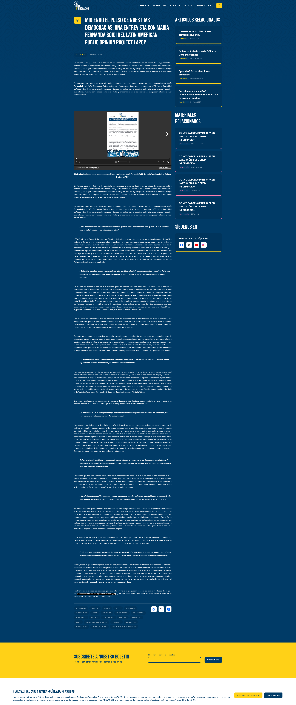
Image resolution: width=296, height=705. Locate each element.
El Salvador (121, 613)
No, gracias (273, 695)
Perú (78, 622)
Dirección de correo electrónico (161, 655)
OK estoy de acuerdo (248, 695)
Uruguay (116, 622)
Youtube (196, 245)
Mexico (94, 617)
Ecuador (107, 613)
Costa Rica (81, 613)
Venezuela (131, 622)
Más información (186, 700)
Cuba (94, 613)
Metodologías (99, 627)
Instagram (204, 245)
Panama (122, 617)
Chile (118, 608)
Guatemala (138, 613)
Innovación (81, 627)
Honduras (81, 617)
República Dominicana (96, 622)
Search (219, 5)
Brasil (107, 608)
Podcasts (175, 5)
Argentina (81, 608)
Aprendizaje (159, 5)
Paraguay (136, 617)
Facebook (181, 245)
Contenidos (143, 5)
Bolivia (95, 608)
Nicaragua (108, 617)
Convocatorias (204, 5)
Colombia (130, 608)
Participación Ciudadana (124, 627)
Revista (188, 5)
